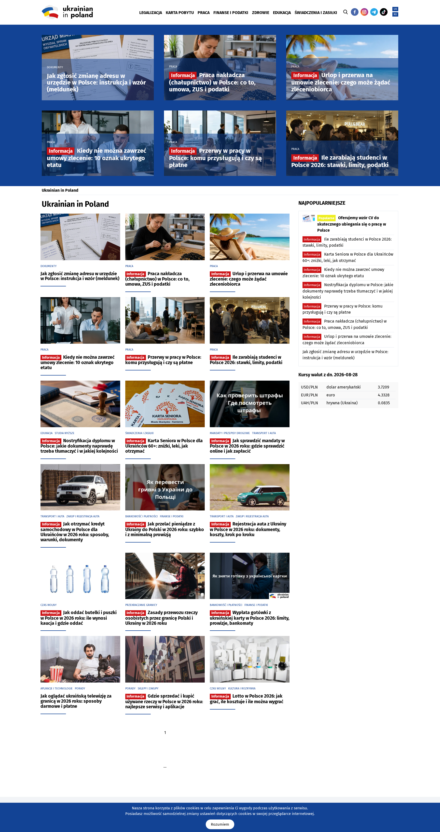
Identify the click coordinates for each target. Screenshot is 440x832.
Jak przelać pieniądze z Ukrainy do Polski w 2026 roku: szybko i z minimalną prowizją (164, 529)
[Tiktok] (384, 12)
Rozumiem (220, 824)
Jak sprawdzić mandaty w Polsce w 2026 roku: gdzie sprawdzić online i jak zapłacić (247, 446)
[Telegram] (374, 12)
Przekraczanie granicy (141, 605)
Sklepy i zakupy (148, 688)
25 (165, 777)
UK (395, 9)
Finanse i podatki (171, 516)
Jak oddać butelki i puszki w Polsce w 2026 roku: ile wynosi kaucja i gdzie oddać (78, 618)
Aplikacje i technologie (56, 688)
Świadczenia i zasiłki (139, 433)
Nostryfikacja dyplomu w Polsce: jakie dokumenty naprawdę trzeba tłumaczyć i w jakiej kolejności (79, 446)
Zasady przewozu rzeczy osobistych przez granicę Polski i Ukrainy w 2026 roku (161, 618)
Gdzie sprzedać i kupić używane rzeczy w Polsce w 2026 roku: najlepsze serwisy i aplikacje (164, 701)
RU (395, 14)
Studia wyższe (64, 433)
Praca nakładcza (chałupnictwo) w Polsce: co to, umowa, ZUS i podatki (212, 82)
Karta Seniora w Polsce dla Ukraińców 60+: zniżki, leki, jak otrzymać (164, 446)
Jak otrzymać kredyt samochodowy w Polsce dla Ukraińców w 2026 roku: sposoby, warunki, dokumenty (74, 531)
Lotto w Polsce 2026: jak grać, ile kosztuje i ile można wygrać (246, 698)
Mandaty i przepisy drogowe (230, 433)
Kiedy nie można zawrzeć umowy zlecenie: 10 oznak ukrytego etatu (96, 157)
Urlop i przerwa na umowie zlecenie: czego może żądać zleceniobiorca (340, 82)
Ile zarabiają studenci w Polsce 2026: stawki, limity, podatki (340, 161)
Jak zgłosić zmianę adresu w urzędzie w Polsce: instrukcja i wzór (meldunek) (96, 82)
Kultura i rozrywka (241, 688)
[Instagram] (364, 12)
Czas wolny (48, 605)
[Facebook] (355, 12)
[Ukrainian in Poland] (67, 12)
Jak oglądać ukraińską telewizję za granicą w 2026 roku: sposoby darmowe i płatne (76, 701)
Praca (173, 66)
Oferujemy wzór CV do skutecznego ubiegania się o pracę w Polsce (351, 224)
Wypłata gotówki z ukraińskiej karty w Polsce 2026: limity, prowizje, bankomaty (249, 618)
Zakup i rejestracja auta (82, 516)
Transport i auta (264, 433)
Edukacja (46, 433)
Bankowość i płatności (141, 516)
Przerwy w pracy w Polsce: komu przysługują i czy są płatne (215, 157)
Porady (80, 688)
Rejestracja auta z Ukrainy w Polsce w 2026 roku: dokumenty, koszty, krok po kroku (248, 529)
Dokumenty (55, 67)
